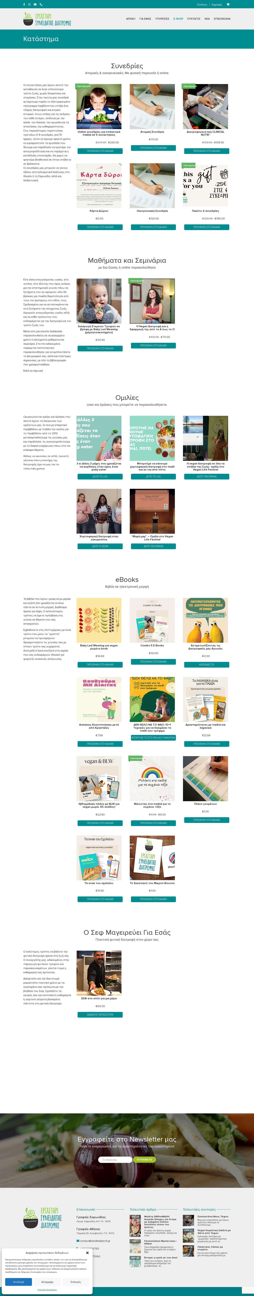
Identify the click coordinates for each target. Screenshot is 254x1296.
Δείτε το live (100, 476)
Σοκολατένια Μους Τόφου (212, 1216)
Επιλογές (76, 1282)
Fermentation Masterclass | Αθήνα (160, 1242)
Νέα (207, 18)
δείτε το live (153, 476)
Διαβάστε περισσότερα (100, 1014)
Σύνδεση (202, 4)
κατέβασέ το (206, 664)
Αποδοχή (18, 1282)
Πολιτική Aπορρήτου (47, 1290)
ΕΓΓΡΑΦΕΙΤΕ (144, 1159)
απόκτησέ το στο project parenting (153, 737)
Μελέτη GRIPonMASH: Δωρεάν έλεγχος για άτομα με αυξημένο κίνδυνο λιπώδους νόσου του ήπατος (160, 1222)
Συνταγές (193, 18)
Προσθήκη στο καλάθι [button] (100, 151)
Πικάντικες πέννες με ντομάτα (210, 1248)
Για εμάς (145, 18)
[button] (87, 1253)
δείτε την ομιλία (207, 476)
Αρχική (130, 18)
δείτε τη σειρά (100, 546)
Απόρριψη (47, 1282)
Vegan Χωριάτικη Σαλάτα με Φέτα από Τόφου (214, 1231)
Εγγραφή (217, 4)
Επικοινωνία (222, 18)
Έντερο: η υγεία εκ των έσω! (160, 1257)
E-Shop (178, 18)
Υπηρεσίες (162, 18)
